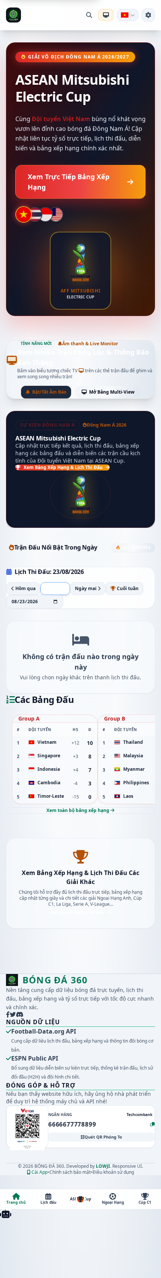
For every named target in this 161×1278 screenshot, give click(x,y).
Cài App (39, 1172)
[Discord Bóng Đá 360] (19, 1014)
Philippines (136, 783)
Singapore (48, 756)
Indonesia (48, 769)
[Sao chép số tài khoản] (152, 1124)
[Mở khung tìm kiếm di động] (89, 14)
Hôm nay (55, 588)
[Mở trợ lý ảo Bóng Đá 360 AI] (5, 1213)
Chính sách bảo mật (70, 1172)
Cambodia (48, 783)
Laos (128, 796)
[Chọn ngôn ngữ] (128, 15)
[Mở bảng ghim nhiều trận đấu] (106, 15)
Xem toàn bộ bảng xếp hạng (78, 810)
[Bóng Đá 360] (13, 14)
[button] (27, 1127)
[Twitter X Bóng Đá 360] (13, 1014)
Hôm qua (25, 588)
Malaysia (133, 756)
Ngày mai (86, 588)
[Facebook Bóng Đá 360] (8, 1014)
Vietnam (47, 742)
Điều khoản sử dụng (113, 1172)
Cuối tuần (127, 588)
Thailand (133, 742)
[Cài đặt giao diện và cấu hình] (148, 15)
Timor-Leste (50, 796)
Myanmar (134, 769)
